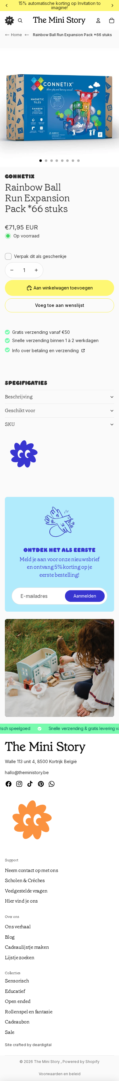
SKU (10, 424)
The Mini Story (47, 1061)
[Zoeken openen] (20, 20)
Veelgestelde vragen (26, 891)
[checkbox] (36, 256)
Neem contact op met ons (31, 870)
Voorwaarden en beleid (60, 1074)
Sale (9, 1032)
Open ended (18, 1001)
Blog (10, 937)
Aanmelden (85, 595)
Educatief (15, 991)
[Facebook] (8, 784)
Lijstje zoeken (19, 957)
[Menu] (9, 20)
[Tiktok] (30, 784)
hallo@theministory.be (27, 772)
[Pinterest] (41, 784)
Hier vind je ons (21, 901)
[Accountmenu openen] (98, 20)
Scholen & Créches (25, 880)
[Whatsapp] (51, 784)
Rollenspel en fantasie (28, 1011)
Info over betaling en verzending (46, 350)
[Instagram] (19, 784)
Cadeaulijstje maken (27, 947)
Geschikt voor (20, 410)
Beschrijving (19, 396)
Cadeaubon (17, 1022)
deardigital (42, 1044)
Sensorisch (17, 981)
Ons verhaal (18, 926)
